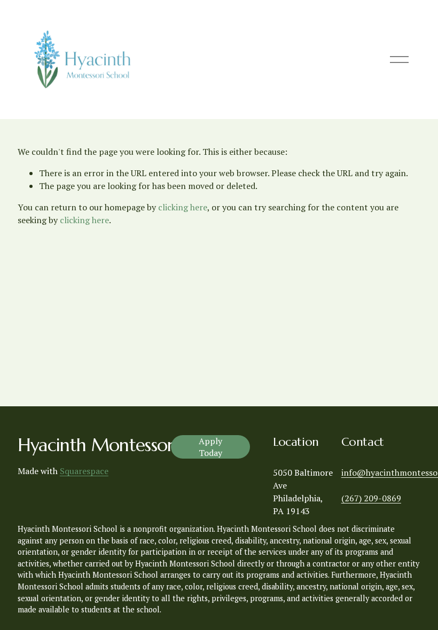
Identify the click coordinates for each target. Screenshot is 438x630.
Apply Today (210, 447)
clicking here (182, 207)
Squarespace (84, 471)
